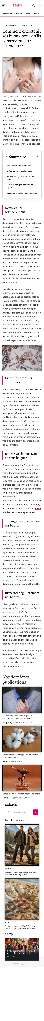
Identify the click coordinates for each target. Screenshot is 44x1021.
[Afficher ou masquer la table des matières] (32, 156)
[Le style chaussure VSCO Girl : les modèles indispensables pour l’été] (22, 899)
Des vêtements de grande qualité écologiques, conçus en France (17, 717)
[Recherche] (33, 5)
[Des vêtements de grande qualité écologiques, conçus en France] (22, 700)
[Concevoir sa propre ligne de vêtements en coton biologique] (22, 739)
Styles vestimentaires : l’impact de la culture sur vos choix (21, 952)
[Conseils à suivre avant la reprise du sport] (22, 778)
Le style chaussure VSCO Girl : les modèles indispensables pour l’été (20, 927)
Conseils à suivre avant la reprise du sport (21, 793)
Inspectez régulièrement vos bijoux (22, 193)
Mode (5, 761)
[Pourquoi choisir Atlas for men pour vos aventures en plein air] (22, 845)
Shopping (7, 722)
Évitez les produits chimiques (19, 171)
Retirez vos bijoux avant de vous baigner (21, 177)
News (5, 798)
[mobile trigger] (4, 5)
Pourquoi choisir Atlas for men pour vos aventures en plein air (21, 873)
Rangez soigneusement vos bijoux (20, 186)
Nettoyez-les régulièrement (19, 165)
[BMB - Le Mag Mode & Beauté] (18, 5)
